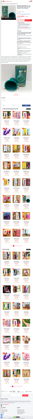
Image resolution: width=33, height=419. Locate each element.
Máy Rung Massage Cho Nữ (25, 14)
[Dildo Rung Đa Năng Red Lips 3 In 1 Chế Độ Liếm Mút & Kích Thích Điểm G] (7, 132)
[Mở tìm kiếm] (29, 1)
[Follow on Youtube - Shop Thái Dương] (2, 405)
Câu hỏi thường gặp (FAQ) (21, 412)
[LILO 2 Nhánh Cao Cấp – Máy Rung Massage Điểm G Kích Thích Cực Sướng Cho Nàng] (16, 199)
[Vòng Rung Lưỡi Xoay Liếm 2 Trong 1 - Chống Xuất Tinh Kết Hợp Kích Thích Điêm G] (7, 199)
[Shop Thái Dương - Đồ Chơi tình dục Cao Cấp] (7, 1)
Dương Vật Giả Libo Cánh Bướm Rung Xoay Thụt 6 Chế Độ (16, 262)
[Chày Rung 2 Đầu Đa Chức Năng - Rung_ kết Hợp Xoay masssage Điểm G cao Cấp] (26, 182)
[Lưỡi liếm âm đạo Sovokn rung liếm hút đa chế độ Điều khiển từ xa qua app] (26, 356)
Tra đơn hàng (25, 395)
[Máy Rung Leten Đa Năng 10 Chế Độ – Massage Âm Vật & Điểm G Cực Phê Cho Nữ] (26, 132)
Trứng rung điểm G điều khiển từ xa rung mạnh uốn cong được (26, 279)
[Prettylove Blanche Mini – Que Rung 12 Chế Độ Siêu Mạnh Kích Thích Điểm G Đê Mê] (26, 115)
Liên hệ (3, 413)
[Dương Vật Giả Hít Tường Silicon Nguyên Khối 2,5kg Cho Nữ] (7, 340)
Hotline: (5, 404)
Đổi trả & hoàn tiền (20, 413)
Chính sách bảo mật (5, 411)
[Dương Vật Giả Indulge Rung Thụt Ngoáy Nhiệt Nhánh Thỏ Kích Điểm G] (7, 256)
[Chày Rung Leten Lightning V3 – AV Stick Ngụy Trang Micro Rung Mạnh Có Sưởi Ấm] (7, 182)
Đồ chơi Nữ (6, 249)
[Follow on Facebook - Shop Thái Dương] (1, 405)
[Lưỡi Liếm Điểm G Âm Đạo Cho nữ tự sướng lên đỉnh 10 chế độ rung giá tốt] (7, 373)
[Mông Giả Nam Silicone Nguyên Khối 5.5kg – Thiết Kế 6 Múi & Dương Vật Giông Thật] (26, 306)
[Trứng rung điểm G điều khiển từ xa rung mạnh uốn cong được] (26, 272)
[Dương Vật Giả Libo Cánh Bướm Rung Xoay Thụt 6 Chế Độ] (16, 256)
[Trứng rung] (7, 233)
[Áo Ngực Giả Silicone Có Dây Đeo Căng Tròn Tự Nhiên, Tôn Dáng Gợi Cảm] (26, 340)
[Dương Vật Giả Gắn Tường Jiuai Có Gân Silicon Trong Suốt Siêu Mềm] (26, 256)
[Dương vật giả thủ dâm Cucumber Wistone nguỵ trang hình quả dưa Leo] (7, 306)
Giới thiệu (3, 412)
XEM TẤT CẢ (28, 249)
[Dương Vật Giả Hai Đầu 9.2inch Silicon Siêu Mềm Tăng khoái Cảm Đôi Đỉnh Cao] (16, 340)
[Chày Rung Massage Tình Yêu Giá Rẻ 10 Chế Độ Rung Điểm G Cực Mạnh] (26, 149)
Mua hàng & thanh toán (20, 411)
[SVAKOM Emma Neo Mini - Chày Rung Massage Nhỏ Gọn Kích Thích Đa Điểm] (16, 115)
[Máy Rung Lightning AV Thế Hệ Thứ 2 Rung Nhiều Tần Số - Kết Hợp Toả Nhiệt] (16, 149)
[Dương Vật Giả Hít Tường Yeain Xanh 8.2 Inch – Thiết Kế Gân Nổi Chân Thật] (16, 373)
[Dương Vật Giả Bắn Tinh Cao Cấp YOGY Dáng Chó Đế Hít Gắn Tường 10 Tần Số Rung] (7, 289)
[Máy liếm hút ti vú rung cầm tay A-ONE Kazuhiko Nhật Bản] (7, 115)
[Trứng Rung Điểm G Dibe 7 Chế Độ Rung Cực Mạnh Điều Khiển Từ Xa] (16, 165)
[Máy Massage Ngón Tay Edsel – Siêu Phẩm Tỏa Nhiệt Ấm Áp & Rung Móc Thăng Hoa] (26, 323)
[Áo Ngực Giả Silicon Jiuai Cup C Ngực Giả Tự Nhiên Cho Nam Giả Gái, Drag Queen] (26, 373)
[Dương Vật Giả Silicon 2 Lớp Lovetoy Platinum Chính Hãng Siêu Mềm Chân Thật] (16, 306)
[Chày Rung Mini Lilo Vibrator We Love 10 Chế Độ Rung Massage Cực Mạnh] (7, 165)
